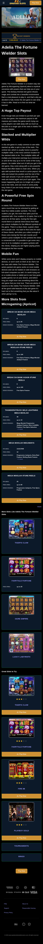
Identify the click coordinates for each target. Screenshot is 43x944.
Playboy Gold (21, 831)
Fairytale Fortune (21, 581)
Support (6, 908)
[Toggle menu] (4, 3)
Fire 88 (21, 789)
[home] (17, 4)
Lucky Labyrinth (21, 657)
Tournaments (21, 846)
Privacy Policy (8, 912)
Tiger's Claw (21, 543)
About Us (25, 904)
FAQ (5, 904)
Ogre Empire (21, 619)
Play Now (35, 3)
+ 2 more (20, 429)
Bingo (21, 856)
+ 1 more (20, 459)
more (39, 507)
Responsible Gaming (29, 908)
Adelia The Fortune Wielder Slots (26, 40)
